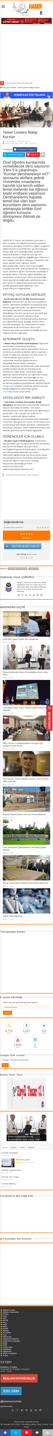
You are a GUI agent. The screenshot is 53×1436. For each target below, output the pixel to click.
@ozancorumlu (11, 1401)
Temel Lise (34, 569)
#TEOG (5, 1314)
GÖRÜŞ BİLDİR (49, 720)
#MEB (5, 1343)
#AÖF (5, 1324)
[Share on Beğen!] (26, 1432)
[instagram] (40, 1410)
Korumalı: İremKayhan (10, 1153)
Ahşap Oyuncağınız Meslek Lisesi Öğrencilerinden (25, 883)
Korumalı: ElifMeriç (9, 1184)
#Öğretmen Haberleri (11, 1339)
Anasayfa (5, 87)
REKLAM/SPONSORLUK (19, 1378)
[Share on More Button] (43, 154)
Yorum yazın (32, 143)
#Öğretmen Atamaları (11, 1341)
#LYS (5, 1318)
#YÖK (5, 1345)
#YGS (5, 1316)
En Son (5, 1147)
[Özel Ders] (26, 95)
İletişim (22, 1422)
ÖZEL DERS (11, 1391)
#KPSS (5, 1320)
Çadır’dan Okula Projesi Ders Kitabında (19, 83)
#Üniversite (7, 1337)
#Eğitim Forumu (9, 1310)
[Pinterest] (26, 1410)
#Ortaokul (7, 1333)
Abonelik (28, 1422)
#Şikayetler (7, 1351)
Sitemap (36, 1422)
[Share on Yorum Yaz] (37, 1432)
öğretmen (10, 386)
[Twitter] (22, 1410)
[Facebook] (17, 1410)
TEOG (21, 143)
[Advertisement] (26, 51)
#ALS (5, 1322)
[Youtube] (31, 1410)
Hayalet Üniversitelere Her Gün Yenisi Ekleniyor (24, 814)
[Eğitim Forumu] (26, 21)
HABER (13, 87)
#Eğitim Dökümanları (11, 1312)
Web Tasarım (43, 1424)
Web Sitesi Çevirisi (23, 1160)
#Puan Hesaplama (10, 1353)
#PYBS (5, 1329)
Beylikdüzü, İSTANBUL (9, 1367)
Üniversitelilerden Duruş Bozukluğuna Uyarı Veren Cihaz (24, 1138)
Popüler (14, 1147)
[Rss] (13, 1410)
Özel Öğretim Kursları (17, 569)
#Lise (5, 1335)
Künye (16, 1422)
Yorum (22, 1147)
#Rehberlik (7, 1349)
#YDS (5, 1326)
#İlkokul (6, 1331)
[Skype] (36, 1410)
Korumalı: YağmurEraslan (11, 1170)
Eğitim (16, 251)
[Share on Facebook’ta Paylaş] (5, 1432)
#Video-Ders (8, 1347)
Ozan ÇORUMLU (10, 141)
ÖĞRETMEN (14, 143)
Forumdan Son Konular (17, 1238)
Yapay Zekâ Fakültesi (12, 916)
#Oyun (5, 1355)
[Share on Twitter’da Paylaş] (16, 1432)
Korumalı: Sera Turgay (10, 1177)
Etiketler (31, 1147)
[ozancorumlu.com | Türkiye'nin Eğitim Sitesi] (26, 7)
